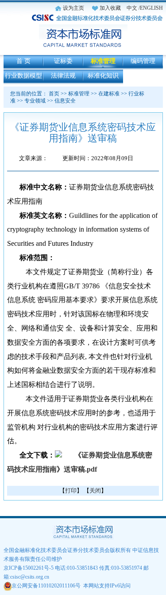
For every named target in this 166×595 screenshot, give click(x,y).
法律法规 (63, 75)
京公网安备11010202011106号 (46, 586)
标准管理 (103, 61)
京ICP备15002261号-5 (29, 568)
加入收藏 (110, 8)
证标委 (63, 61)
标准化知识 (103, 75)
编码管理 (143, 61)
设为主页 (73, 8)
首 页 (23, 61)
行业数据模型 (23, 75)
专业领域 (35, 101)
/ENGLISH (151, 8)
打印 (71, 490)
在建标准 (109, 94)
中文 (132, 8)
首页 (54, 94)
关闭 (95, 490)
